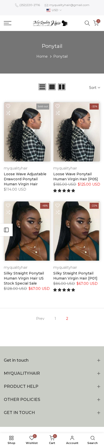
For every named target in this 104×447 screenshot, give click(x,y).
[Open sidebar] (6, 230)
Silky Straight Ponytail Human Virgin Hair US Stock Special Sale (24, 278)
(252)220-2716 (29, 5)
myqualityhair (16, 168)
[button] (64, 190)
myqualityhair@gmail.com (69, 5)
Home (42, 56)
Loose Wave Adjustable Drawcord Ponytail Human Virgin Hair (25, 179)
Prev (40, 318)
